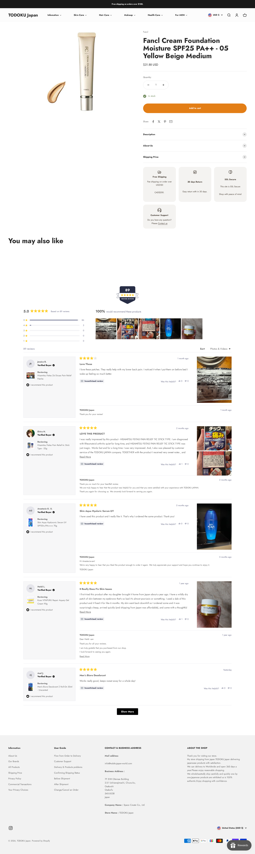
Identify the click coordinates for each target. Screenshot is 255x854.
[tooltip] (92, 381)
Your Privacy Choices (18, 789)
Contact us (162, 223)
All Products (14, 767)
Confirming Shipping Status (67, 772)
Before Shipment (62, 778)
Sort (202, 348)
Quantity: (147, 77)
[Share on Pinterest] (165, 122)
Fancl (145, 32)
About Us (12, 755)
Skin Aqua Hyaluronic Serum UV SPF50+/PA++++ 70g (51, 524)
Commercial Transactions (19, 784)
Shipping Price (15, 772)
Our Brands (13, 761)
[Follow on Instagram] (10, 828)
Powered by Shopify (41, 840)
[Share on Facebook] (153, 122)
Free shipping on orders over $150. (127, 4)
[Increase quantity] (163, 85)
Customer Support (62, 761)
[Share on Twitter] (159, 122)
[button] (106, 328)
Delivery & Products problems (68, 767)
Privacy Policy (14, 778)
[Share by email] (171, 122)
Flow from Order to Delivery (67, 755)
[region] (149, 328)
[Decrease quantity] (148, 85)
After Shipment (61, 784)
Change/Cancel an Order (66, 789)
